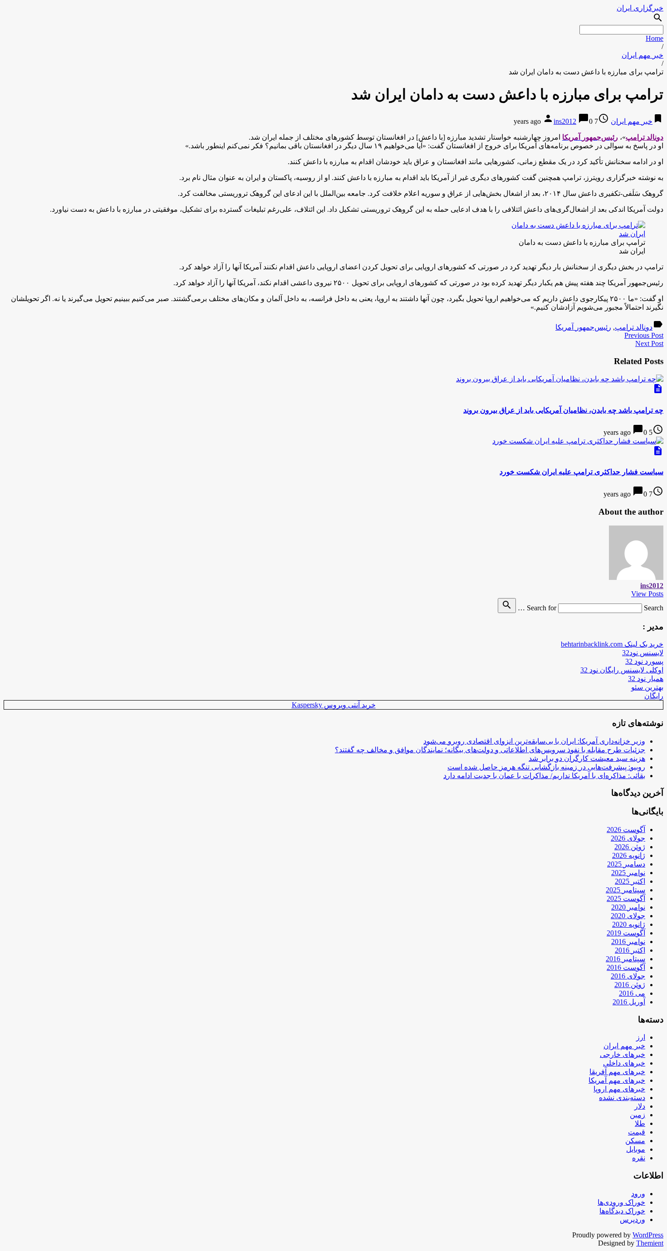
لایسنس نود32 (642, 653)
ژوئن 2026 (629, 847)
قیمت (636, 1132)
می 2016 (632, 993)
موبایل (635, 1149)
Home (654, 38)
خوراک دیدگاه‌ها (622, 1211)
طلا (640, 1123)
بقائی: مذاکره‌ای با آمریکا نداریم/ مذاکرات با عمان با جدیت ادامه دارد (544, 775)
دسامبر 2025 (626, 864)
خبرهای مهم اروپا (619, 1089)
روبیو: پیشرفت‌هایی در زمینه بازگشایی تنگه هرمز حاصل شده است (546, 767)
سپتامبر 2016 (625, 959)
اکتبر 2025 (630, 881)
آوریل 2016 (629, 1002)
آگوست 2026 (626, 829)
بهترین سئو (647, 687)
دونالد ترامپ (633, 327)
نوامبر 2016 (628, 941)
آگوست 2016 (626, 967)
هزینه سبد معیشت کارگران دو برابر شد (587, 758)
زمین (637, 1115)
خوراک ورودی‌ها (621, 1202)
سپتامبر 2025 (625, 890)
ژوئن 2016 (629, 984)
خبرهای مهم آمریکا (617, 1080)
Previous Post (643, 335)
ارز (640, 1037)
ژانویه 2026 (628, 855)
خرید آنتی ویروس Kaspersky (334, 705)
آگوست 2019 (626, 933)
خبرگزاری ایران (640, 8)
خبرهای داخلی (624, 1063)
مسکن (635, 1140)
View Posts (647, 594)
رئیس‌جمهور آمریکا (583, 327)
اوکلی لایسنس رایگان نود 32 (621, 670)
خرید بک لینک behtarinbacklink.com (612, 644)
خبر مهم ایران (642, 55)
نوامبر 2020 (628, 907)
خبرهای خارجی (622, 1054)
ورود (638, 1193)
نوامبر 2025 (628, 872)
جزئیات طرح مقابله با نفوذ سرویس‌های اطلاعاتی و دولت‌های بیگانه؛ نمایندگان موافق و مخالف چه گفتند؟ (490, 750)
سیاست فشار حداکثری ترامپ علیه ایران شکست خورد (581, 472)
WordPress (648, 1235)
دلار (639, 1106)
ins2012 (565, 121)
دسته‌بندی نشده (622, 1097)
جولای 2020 (628, 916)
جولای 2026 (628, 838)
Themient (649, 1243)
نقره (638, 1158)
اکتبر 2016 (630, 950)
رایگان (653, 696)
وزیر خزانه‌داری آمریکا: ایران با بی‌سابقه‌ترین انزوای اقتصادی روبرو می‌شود (534, 741)
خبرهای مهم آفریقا (617, 1072)
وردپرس (632, 1219)
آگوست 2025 (626, 898)
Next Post (649, 343)
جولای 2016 (628, 976)
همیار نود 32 (645, 678)
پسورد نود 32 (644, 661)
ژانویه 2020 (628, 924)
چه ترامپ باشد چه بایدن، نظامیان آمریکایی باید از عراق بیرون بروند (563, 410)
